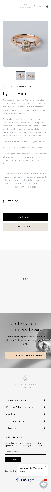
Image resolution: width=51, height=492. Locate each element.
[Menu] (4, 6)
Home (5, 86)
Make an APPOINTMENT (28, 356)
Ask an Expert (25, 227)
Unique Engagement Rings (20, 86)
